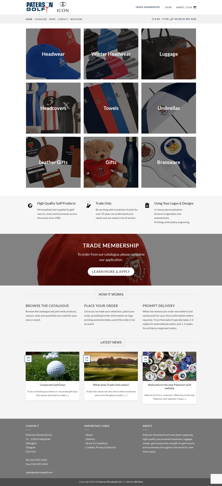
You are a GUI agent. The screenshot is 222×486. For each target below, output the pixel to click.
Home (29, 19)
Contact (63, 19)
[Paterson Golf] (47, 7)
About (89, 434)
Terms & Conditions (97, 443)
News (52, 19)
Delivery (90, 438)
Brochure (76, 19)
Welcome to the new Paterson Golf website (169, 386)
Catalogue (40, 19)
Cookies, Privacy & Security (101, 447)
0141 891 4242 (38, 459)
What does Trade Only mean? (111, 384)
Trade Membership (148, 7)
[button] (168, 7)
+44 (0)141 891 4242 (184, 19)
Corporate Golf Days (52, 384)
